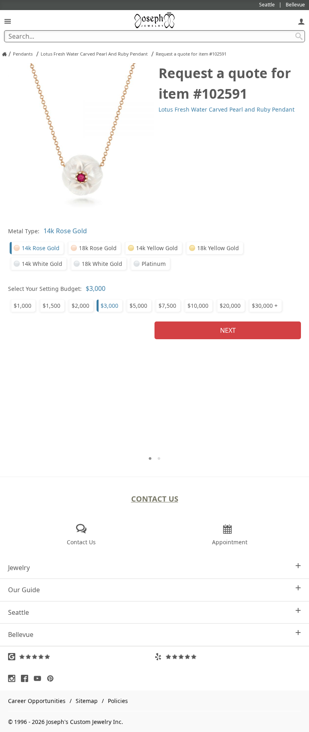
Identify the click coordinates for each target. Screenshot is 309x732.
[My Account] (301, 21)
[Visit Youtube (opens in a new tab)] (39, 678)
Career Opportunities (37, 701)
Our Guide (24, 589)
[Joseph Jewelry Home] (4, 54)
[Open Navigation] (7, 21)
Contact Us (154, 499)
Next (228, 330)
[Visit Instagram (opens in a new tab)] (13, 678)
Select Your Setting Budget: (45, 288)
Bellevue (20, 634)
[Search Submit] (299, 36)
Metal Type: (23, 231)
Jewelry (19, 567)
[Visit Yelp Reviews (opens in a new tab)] (227, 656)
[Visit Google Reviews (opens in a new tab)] (81, 656)
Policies (118, 701)
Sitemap (87, 701)
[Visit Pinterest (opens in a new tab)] (52, 678)
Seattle (18, 612)
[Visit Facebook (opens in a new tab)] (26, 678)
